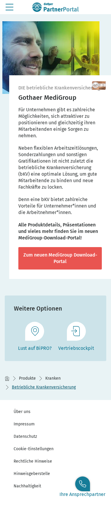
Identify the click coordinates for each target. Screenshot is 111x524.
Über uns (22, 411)
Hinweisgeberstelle (32, 473)
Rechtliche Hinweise (33, 461)
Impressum (24, 424)
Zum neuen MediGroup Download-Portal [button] (60, 258)
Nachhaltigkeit (27, 486)
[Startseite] (7, 378)
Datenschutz (25, 436)
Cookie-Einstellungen (34, 448)
